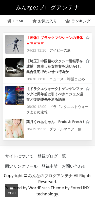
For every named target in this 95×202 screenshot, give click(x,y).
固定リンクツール (21, 166)
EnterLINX (79, 188)
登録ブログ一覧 (51, 156)
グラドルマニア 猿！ (67, 129)
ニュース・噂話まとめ (67, 78)
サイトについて (19, 156)
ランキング (80, 20)
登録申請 (50, 166)
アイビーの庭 (60, 50)
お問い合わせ (74, 166)
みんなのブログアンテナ (50, 175)
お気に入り (47, 20)
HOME (18, 20)
